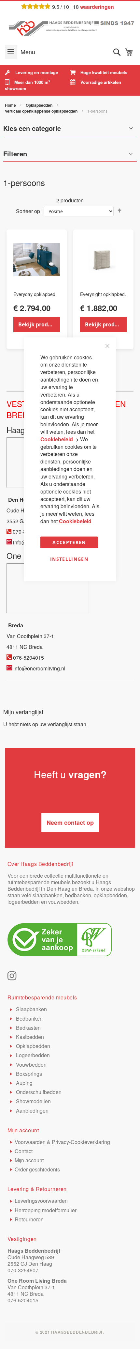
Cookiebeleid (57, 439)
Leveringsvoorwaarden (41, 1200)
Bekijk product (37, 324)
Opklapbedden (39, 105)
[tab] (70, 155)
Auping (24, 1083)
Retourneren (29, 1219)
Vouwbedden (31, 1064)
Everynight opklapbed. (103, 294)
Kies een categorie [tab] (32, 128)
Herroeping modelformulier (46, 1210)
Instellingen (69, 559)
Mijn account (29, 1160)
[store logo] (70, 27)
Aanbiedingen (32, 1110)
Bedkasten (28, 1027)
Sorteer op (28, 211)
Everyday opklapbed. (35, 294)
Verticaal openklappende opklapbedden (41, 111)
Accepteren (69, 542)
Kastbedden (29, 1037)
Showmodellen (33, 1101)
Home (11, 105)
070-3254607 (22, 1270)
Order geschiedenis (37, 1169)
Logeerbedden (32, 1055)
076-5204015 (22, 1300)
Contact (24, 1151)
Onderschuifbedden (38, 1092)
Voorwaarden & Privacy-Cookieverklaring (62, 1142)
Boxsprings (28, 1073)
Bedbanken (29, 1018)
